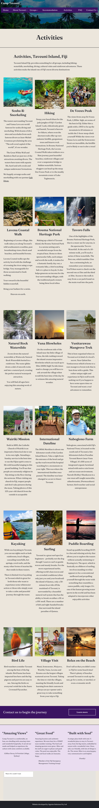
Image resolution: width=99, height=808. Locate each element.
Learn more (82, 712)
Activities (49, 37)
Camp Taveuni (10, 3)
